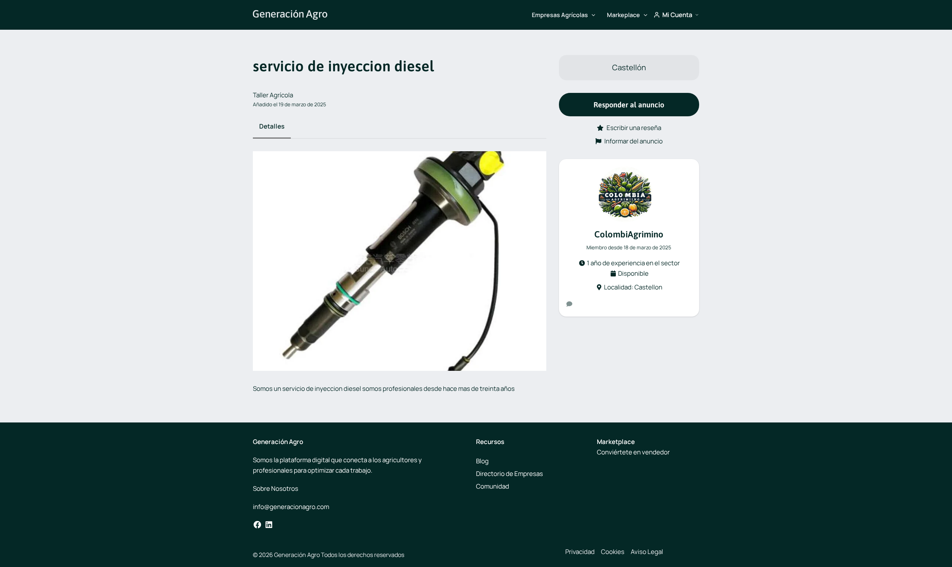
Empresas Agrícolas (560, 15)
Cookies (612, 551)
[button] (591, 15)
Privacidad (580, 551)
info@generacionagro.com (291, 506)
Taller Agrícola (273, 95)
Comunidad (492, 486)
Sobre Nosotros (275, 488)
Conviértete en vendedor (633, 452)
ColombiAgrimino (628, 234)
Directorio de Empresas (509, 473)
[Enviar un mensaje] (569, 304)
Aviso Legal (647, 551)
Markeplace (623, 15)
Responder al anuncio (629, 104)
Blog (482, 461)
